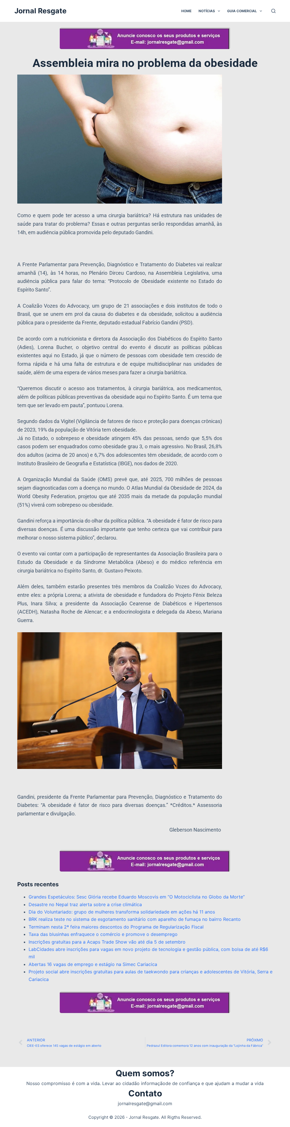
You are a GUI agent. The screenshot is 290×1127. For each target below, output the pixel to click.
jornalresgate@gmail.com (145, 1103)
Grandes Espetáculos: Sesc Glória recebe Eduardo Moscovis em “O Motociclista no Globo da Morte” (137, 897)
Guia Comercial (242, 11)
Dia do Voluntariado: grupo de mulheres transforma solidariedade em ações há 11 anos (122, 912)
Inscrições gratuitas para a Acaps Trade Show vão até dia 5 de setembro (107, 942)
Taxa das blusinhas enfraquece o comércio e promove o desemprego (103, 934)
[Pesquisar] (273, 11)
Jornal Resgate (40, 11)
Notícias (207, 11)
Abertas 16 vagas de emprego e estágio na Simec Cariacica (93, 964)
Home (186, 11)
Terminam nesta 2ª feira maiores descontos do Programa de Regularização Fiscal (116, 927)
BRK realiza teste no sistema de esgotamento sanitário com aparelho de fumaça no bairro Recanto (135, 919)
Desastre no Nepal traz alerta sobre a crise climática (85, 904)
